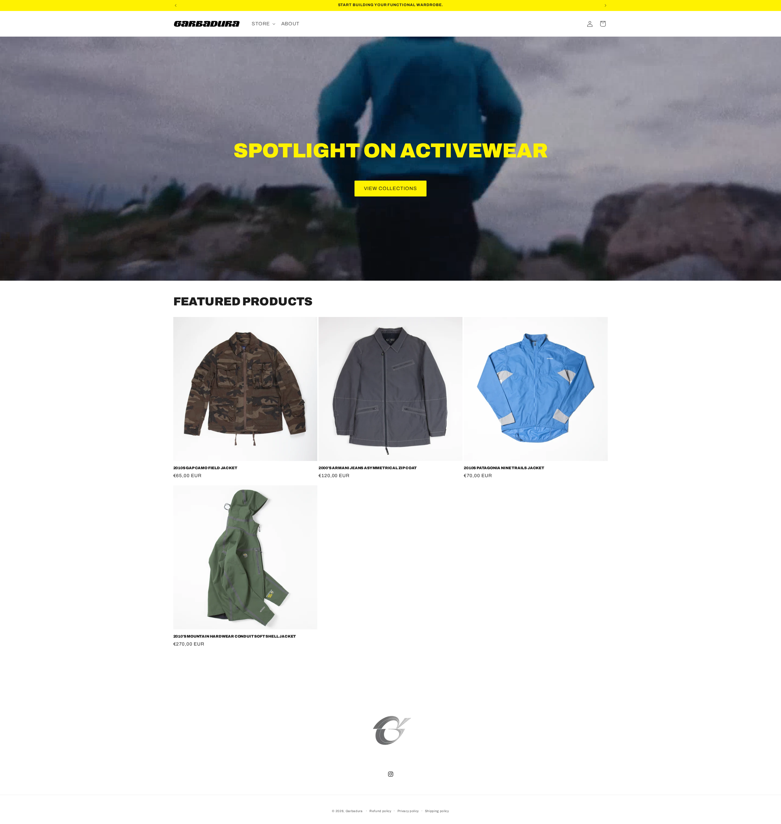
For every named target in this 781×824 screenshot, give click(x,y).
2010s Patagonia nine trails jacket (504, 468)
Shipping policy (437, 811)
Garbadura (354, 811)
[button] (263, 24)
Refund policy (380, 811)
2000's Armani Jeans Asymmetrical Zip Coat (368, 468)
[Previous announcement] (175, 5)
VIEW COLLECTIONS (390, 188)
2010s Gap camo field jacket (205, 468)
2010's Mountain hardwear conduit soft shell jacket (234, 636)
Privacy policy (408, 811)
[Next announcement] (605, 5)
